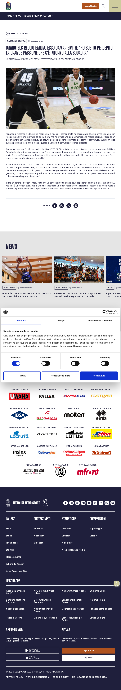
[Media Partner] (74, 453)
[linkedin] (75, 205)
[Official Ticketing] (47, 434)
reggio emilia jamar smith (39, 16)
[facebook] (54, 205)
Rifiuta (22, 375)
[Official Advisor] (88, 471)
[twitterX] (95, 503)
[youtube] (89, 503)
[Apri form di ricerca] (103, 6)
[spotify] (112, 503)
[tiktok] (101, 503)
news (18, 16)
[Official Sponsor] (19, 396)
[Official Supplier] (19, 453)
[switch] (45, 363)
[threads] (77, 503)
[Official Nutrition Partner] (101, 434)
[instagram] (71, 503)
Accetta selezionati (60, 375)
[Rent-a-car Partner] (19, 434)
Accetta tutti (99, 375)
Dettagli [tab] (61, 320)
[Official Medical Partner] (19, 415)
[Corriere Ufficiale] (47, 453)
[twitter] (68, 205)
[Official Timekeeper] (74, 434)
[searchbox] (60, 3)
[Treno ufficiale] (47, 415)
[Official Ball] (74, 415)
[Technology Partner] (101, 396)
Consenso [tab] (21, 320)
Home (9, 16)
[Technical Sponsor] (101, 415)
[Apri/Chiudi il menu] (115, 6)
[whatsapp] (61, 205)
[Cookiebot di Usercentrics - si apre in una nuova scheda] (105, 312)
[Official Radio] (60, 471)
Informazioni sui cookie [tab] (100, 320)
